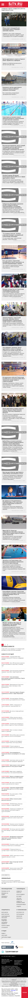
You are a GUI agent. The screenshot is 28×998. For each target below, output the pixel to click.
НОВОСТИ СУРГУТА (19, 892)
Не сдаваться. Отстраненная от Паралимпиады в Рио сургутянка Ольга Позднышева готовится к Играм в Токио (12, 502)
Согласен (25, 992)
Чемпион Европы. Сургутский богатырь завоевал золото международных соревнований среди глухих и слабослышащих (12, 319)
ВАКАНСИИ (19, 916)
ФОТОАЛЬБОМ (20, 914)
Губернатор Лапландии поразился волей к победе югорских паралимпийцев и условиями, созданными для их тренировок (13, 206)
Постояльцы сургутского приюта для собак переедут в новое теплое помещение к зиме (12, 830)
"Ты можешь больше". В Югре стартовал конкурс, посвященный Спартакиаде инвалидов (13, 235)
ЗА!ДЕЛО (19, 906)
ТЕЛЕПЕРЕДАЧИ (21, 888)
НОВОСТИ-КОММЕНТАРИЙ (21, 902)
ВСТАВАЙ (19, 896)
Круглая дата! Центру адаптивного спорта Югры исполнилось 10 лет (13, 473)
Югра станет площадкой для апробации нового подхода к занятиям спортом (11, 29)
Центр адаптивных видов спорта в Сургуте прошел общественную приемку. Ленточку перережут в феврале (13, 410)
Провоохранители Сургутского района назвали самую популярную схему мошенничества (12, 686)
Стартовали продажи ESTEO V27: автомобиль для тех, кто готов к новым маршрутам (12, 789)
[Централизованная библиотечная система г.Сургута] (8, 947)
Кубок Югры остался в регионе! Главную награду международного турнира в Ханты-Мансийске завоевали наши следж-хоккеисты (13, 443)
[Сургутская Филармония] (13, 942)
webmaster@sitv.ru (18, 960)
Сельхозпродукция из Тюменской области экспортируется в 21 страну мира (13, 754)
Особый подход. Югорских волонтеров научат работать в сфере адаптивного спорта (14, 177)
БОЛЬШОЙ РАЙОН (21, 904)
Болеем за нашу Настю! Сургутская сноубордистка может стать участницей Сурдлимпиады (13, 291)
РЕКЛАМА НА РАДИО (4, 894)
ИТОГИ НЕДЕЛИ (20, 894)
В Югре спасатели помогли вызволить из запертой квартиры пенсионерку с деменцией (12, 719)
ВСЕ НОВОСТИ (5, 875)
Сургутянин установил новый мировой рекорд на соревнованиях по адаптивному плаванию (13, 118)
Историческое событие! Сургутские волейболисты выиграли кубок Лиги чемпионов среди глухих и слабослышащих (14, 379)
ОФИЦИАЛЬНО (6, 878)
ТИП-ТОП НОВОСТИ (19, 899)
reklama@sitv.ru (18, 961)
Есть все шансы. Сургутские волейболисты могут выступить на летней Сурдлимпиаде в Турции (13, 262)
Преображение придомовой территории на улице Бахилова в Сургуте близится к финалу (12, 838)
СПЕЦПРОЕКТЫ (5, 909)
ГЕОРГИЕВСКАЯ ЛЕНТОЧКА (5, 917)
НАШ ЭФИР (4, 935)
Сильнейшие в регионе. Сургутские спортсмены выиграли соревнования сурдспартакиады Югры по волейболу (14, 593)
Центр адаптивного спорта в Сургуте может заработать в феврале (14, 59)
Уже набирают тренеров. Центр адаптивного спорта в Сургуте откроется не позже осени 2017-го (13, 349)
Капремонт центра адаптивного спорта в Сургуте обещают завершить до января (12, 89)
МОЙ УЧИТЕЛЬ (5, 914)
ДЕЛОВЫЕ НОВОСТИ (7, 646)
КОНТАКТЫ (19, 918)
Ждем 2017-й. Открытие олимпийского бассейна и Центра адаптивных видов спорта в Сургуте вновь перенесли (14, 532)
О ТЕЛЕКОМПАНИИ (22, 909)
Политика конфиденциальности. (9, 975)
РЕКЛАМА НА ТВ (5, 891)
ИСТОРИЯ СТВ (20, 912)
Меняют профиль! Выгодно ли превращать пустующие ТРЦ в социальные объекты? (12, 624)
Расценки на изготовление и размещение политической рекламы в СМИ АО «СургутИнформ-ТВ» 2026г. (13, 882)
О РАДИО (3, 930)
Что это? (13, 990)
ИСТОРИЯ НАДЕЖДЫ (4, 920)
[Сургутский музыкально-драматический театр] (13, 951)
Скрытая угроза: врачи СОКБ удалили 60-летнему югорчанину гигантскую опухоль (12, 869)
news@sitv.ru (17, 963)
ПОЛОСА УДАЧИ (5, 925)
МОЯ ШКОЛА (4, 912)
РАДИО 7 (3, 933)
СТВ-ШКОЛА (4, 927)
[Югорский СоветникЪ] (20, 947)
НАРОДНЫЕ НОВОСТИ (4, 923)
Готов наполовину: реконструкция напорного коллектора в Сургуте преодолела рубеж (13, 678)
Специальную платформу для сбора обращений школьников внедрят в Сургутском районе (12, 810)
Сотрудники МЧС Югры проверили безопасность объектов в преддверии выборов (12, 658)
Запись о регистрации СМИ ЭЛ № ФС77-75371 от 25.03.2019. (16, 979)
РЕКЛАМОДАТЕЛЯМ (6, 888)
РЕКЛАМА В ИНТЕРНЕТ (4, 897)
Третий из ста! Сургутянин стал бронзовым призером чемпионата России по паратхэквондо (13, 562)
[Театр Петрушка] (3, 951)
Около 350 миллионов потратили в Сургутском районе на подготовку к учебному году (13, 664)
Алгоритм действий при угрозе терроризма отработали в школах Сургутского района (12, 818)
